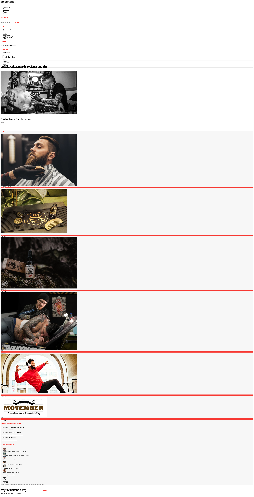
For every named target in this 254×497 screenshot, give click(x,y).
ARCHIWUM (2, 45)
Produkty (5, 8)
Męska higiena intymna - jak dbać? (11, 472)
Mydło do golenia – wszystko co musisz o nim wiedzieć (16, 451)
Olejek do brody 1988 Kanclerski (9, 440)
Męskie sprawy (6, 35)
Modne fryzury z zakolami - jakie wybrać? (12, 464)
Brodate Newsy (6, 10)
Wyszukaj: (3, 21)
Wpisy (4, 477)
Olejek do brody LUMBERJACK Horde (10, 429)
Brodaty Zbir (8, 1)
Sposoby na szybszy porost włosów (11, 468)
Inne (4, 13)
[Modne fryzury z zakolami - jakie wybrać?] (4, 462)
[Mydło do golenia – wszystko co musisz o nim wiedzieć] (4, 450)
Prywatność (5, 482)
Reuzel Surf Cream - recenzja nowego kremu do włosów (16, 455)
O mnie (4, 478)
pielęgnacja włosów (7, 37)
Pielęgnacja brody (6, 7)
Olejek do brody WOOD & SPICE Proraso (11, 432)
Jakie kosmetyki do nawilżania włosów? (12, 459)
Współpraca (5, 479)
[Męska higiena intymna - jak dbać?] (4, 471)
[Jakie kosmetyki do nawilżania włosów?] (4, 458)
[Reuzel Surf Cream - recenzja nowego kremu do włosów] (4, 454)
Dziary (4, 30)
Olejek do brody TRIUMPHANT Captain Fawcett (13, 427)
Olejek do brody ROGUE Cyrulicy (9, 437)
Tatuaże (4, 11)
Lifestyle (5, 12)
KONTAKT (5, 481)
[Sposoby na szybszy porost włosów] (4, 467)
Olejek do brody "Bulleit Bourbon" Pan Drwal (12, 434)
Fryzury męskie (6, 31)
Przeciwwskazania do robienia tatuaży (16, 119)
